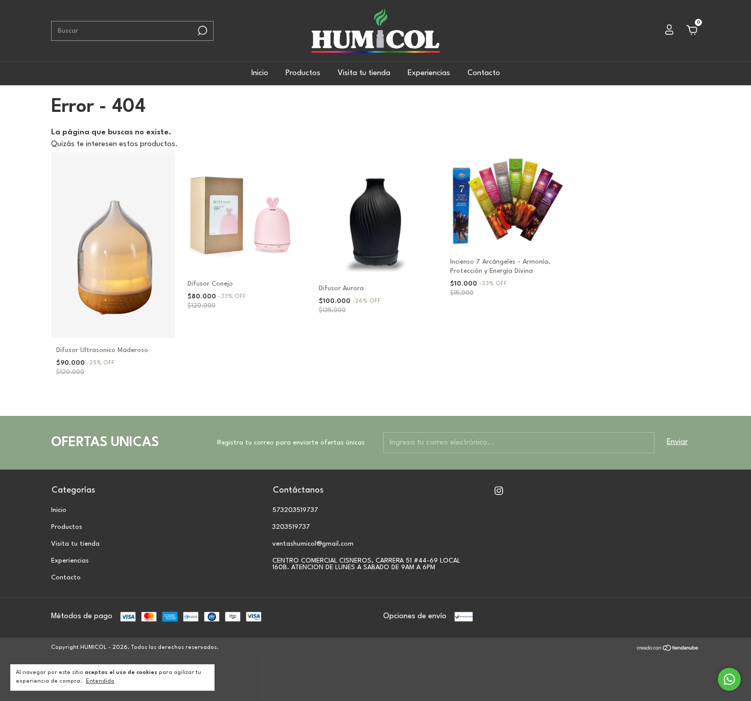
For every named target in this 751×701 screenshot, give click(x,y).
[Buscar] (201, 30)
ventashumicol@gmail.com (313, 544)
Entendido (100, 681)
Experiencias (429, 73)
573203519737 (295, 510)
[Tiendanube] (668, 649)
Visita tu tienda (364, 73)
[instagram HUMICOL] (499, 491)
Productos (303, 73)
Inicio (259, 73)
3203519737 (291, 527)
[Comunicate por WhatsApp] (729, 679)
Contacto (483, 73)
